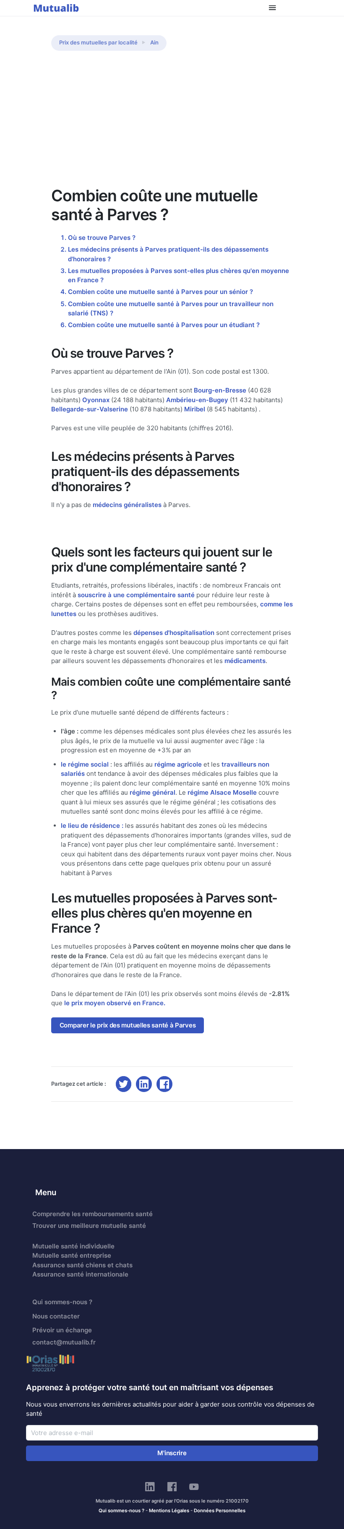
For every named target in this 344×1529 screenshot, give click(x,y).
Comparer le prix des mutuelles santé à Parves (128, 1025)
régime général (152, 792)
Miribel (194, 409)
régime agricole (178, 764)
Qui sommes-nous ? (62, 1302)
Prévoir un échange (62, 1330)
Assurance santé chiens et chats (82, 1265)
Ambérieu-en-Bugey (197, 400)
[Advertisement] (172, 123)
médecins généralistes (127, 505)
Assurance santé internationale (80, 1274)
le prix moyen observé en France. (114, 1003)
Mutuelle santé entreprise (71, 1255)
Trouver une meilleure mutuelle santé (89, 1226)
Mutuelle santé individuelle (73, 1246)
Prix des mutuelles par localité (98, 42)
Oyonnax (95, 400)
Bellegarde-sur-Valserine (89, 409)
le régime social (85, 764)
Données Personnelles (219, 1510)
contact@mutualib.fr (64, 1342)
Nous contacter (56, 1316)
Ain (154, 42)
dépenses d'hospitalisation (173, 633)
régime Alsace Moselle (222, 792)
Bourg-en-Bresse (220, 390)
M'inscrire (171, 1453)
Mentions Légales (169, 1510)
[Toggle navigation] (272, 8)
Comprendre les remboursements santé (92, 1214)
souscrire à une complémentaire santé (136, 595)
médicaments (245, 661)
